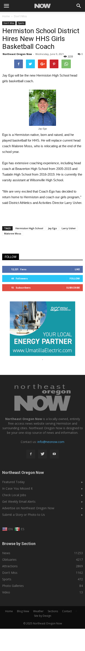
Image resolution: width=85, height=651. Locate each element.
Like (77, 269)
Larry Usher (69, 228)
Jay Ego (52, 228)
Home (6, 16)
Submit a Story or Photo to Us (23, 515)
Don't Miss (8, 23)
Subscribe (73, 287)
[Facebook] (30, 454)
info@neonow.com (50, 442)
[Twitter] (42, 454)
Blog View (23, 611)
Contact (67, 611)
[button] (79, 6)
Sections (53, 611)
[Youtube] (54, 454)
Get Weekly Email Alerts (19, 501)
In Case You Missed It (17, 488)
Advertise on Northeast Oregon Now (28, 508)
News (6, 553)
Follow (75, 278)
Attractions (10, 566)
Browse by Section (19, 543)
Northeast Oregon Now (17, 54)
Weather (38, 611)
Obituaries (9, 559)
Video (6, 592)
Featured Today (13, 482)
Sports (21, 23)
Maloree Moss (12, 233)
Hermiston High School (29, 228)
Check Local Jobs (14, 495)
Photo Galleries (13, 586)
